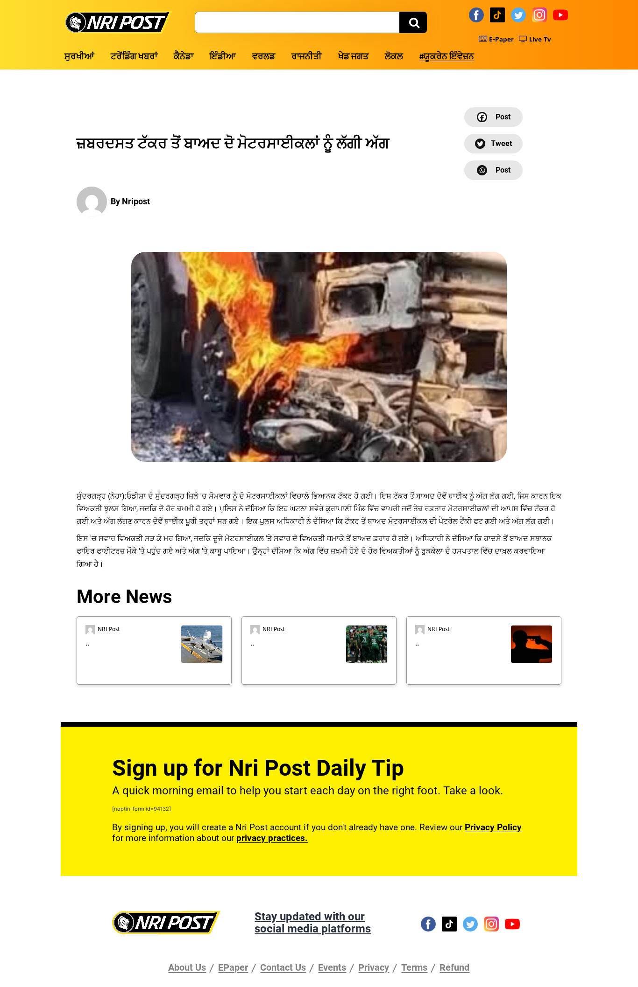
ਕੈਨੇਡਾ (183, 57)
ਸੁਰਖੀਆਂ (79, 57)
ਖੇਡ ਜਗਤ (353, 57)
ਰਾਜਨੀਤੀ (306, 57)
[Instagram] (541, 14)
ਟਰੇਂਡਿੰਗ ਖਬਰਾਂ (134, 57)
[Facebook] (478, 14)
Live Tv (539, 39)
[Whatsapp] (493, 170)
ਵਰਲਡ (263, 57)
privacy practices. (272, 838)
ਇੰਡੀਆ (223, 57)
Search (413, 22)
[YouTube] (562, 14)
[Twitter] (520, 14)
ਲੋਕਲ (394, 57)
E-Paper (500, 39)
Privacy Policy (493, 827)
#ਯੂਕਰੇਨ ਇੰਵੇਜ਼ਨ (446, 57)
